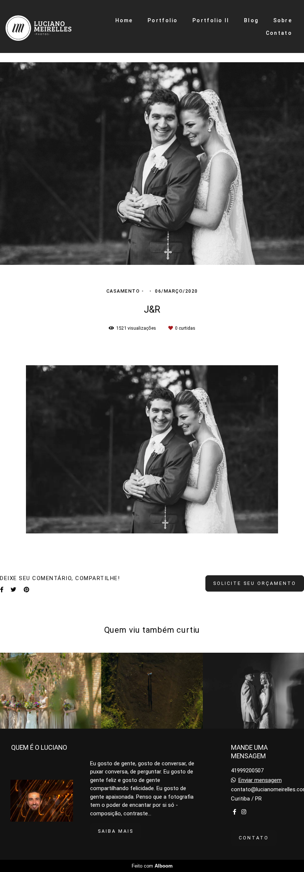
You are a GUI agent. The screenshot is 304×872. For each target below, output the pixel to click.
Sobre (283, 20)
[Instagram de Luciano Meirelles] (243, 812)
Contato (279, 33)
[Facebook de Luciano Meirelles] (234, 812)
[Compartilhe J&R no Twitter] (13, 590)
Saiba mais (115, 831)
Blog (251, 20)
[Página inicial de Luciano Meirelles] (49, 26)
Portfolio (163, 20)
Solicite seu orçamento (254, 583)
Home (124, 20)
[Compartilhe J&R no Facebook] (1, 590)
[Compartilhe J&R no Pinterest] (26, 590)
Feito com (152, 866)
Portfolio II (210, 20)
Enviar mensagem (260, 780)
